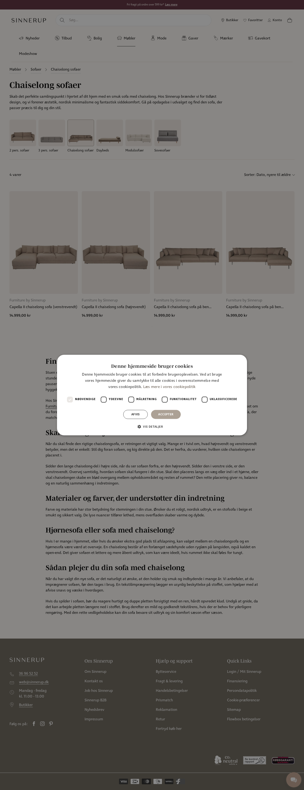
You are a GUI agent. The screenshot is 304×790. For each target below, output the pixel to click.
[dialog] (152, 395)
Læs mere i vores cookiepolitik (169, 387)
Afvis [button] (135, 414)
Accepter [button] (165, 414)
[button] (152, 426)
